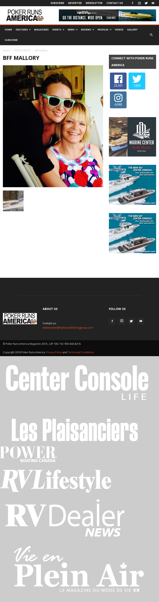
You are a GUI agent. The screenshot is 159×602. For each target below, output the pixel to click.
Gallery (132, 29)
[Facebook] (132, 3)
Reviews (86, 29)
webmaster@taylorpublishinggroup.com (68, 327)
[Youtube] (153, 3)
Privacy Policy (54, 352)
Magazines (41, 29)
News (71, 29)
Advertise (75, 3)
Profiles (103, 29)
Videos (119, 29)
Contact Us (114, 3)
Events (56, 29)
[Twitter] (146, 3)
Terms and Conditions (81, 352)
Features (22, 29)
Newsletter (94, 3)
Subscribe (57, 3)
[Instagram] (139, 3)
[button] (151, 35)
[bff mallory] (53, 186)
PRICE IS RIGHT (22, 50)
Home (8, 29)
